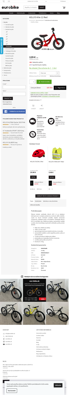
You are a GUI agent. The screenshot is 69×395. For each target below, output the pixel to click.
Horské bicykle (9, 25)
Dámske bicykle (9, 27)
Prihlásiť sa (7, 98)
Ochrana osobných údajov (43, 349)
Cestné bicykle (9, 56)
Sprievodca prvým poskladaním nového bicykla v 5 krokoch (16, 371)
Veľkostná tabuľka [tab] (35, 205)
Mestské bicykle (9, 53)
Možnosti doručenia (55, 76)
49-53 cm (39, 189)
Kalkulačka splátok (37, 62)
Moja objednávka (40, 354)
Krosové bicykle (9, 49)
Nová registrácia (7, 102)
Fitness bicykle (9, 61)
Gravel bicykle (9, 58)
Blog (37, 342)
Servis (5, 75)
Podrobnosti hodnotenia (51, 20)
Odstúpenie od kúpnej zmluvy (44, 356)
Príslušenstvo (7, 73)
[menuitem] (11, 13)
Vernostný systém (33, 1)
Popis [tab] (31, 201)
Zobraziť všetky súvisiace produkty (48, 196)
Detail (33, 177)
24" (7, 34)
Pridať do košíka (45, 82)
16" (7, 39)
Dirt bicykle (8, 63)
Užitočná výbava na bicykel (10, 376)
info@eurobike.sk (10, 334)
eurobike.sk (8, 339)
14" (7, 41)
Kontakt (38, 340)
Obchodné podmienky (42, 347)
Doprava (38, 338)
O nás (37, 345)
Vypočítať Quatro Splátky (39, 65)
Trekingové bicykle (10, 51)
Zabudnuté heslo (7, 104)
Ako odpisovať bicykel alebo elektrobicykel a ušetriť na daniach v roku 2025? (18, 365)
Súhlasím (58, 385)
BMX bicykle (8, 66)
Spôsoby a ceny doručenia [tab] (50, 201)
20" (7, 37)
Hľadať (42, 7)
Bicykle (6, 22)
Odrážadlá (9, 46)
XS (49, 189)
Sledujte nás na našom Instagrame (36, 277)
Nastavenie (12, 391)
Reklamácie (39, 351)
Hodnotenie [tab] (38, 201)
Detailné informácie (34, 100)
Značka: (34, 22)
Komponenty (7, 70)
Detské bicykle (9, 29)
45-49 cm (32, 189)
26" (7, 32)
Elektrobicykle (7, 68)
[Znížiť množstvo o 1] (36, 83)
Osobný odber (40, 335)
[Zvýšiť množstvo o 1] (36, 81)
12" (7, 44)
